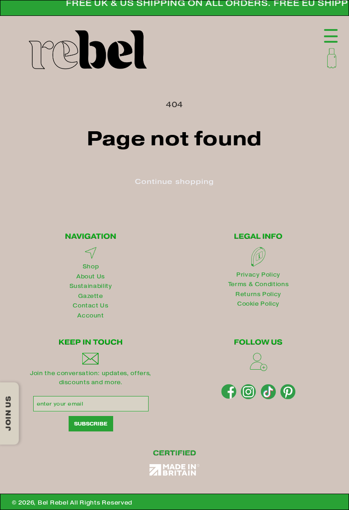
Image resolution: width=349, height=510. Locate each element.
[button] (331, 58)
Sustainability (91, 285)
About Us (90, 276)
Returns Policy (258, 294)
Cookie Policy (258, 303)
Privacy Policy (258, 274)
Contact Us (90, 305)
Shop (91, 266)
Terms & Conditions (258, 284)
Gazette (90, 295)
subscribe (90, 424)
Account (90, 315)
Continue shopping (174, 181)
